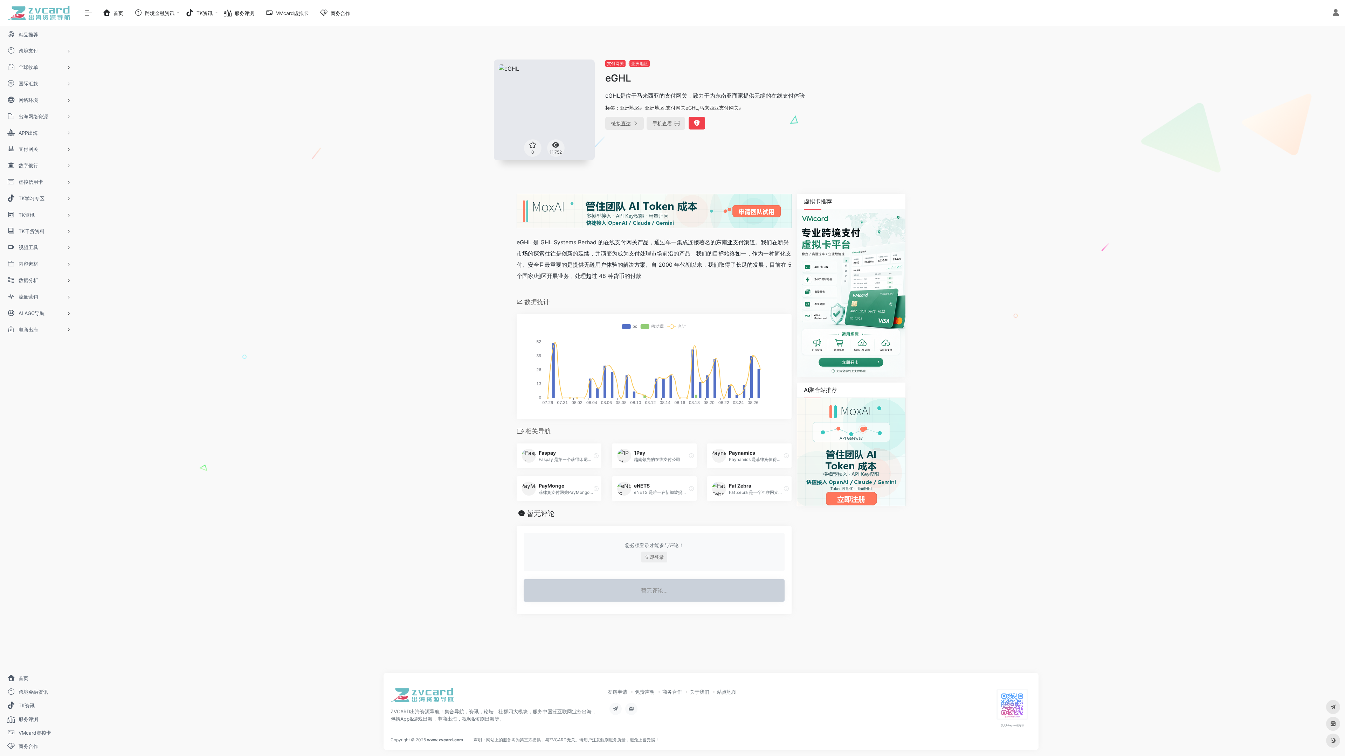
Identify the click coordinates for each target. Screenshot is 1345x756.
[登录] (1335, 13)
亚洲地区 (639, 63)
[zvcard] (422, 697)
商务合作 (672, 692)
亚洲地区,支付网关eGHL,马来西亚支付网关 (692, 108)
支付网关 (615, 63)
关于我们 (699, 692)
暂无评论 (541, 513)
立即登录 (654, 557)
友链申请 (617, 692)
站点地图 (727, 692)
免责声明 (645, 692)
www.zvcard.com (445, 739)
